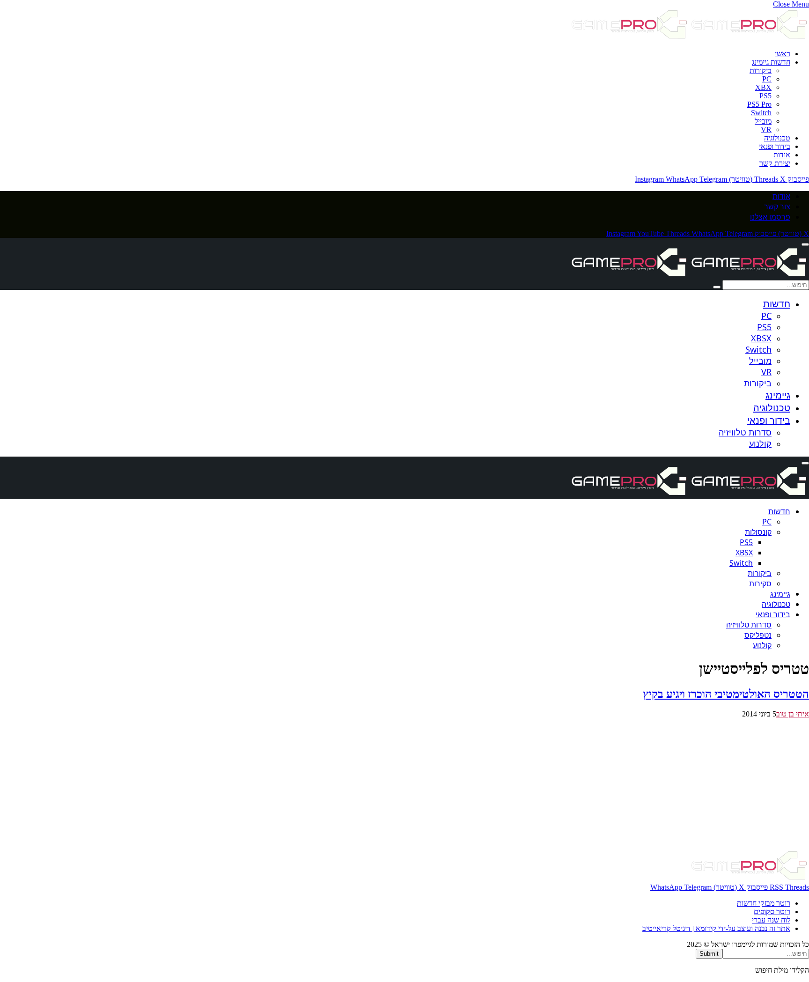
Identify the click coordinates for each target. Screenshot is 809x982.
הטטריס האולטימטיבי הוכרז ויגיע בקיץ (726, 694)
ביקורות (761, 70)
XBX (763, 87)
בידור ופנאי (774, 146)
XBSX (761, 338)
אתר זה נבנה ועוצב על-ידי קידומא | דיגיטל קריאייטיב (716, 928)
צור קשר (777, 206)
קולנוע (760, 443)
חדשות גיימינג (771, 62)
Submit (709, 953)
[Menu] (805, 244)
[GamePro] (689, 276)
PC (767, 79)
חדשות (776, 303)
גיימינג (777, 395)
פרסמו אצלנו (770, 217)
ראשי (782, 54)
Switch (761, 113)
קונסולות (758, 532)
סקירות (760, 583)
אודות (781, 155)
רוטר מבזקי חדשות (763, 903)
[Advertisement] (528, 783)
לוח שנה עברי (771, 920)
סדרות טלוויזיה (745, 432)
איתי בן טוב (792, 714)
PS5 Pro (759, 104)
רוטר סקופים (772, 912)
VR (766, 129)
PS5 (765, 96)
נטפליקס (758, 635)
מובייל (763, 121)
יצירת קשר (774, 163)
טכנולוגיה (777, 138)
